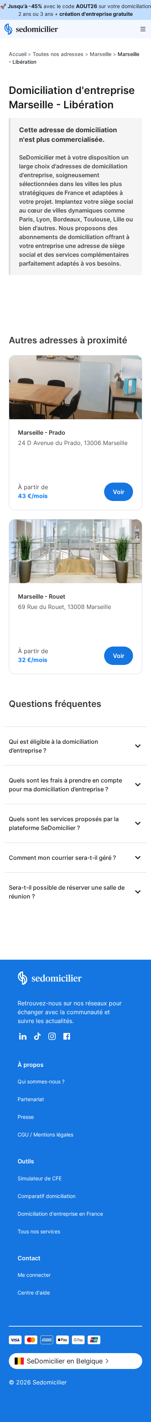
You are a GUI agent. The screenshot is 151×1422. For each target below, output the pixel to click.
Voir (118, 491)
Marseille (100, 54)
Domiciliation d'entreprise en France (60, 1214)
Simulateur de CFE (40, 1178)
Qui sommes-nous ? (41, 1081)
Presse (26, 1117)
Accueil (17, 54)
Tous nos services (39, 1231)
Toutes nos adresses (58, 54)
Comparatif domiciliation (47, 1196)
